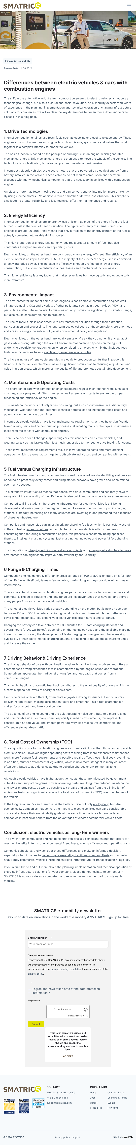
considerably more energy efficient (81, 254)
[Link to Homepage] (22, 5)
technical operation (84, 107)
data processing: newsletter (66, 969)
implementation (54, 107)
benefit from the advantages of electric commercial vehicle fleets (79, 818)
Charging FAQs (115, 1092)
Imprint (76, 1137)
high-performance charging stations (46, 638)
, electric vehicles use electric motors (43, 170)
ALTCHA (84, 1016)
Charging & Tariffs (117, 1097)
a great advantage (42, 454)
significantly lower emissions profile (67, 352)
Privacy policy (62, 1137)
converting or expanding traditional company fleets (75, 855)
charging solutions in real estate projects (55, 550)
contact (112, 871)
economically (12, 808)
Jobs (92, 1097)
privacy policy (35, 973)
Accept (68, 1056)
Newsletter (113, 1107)
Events (111, 1102)
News (93, 1092)
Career (93, 1102)
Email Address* (38, 937)
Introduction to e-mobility (17, 61)
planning (36, 107)
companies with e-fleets (114, 454)
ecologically (100, 804)
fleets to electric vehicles (78, 808)
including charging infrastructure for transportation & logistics (88, 859)
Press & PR (96, 1107)
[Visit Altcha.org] (86, 1009)
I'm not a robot (62, 1009)
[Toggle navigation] (129, 5)
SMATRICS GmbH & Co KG (61, 1092)
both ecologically (94, 275)
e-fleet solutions (37, 529)
